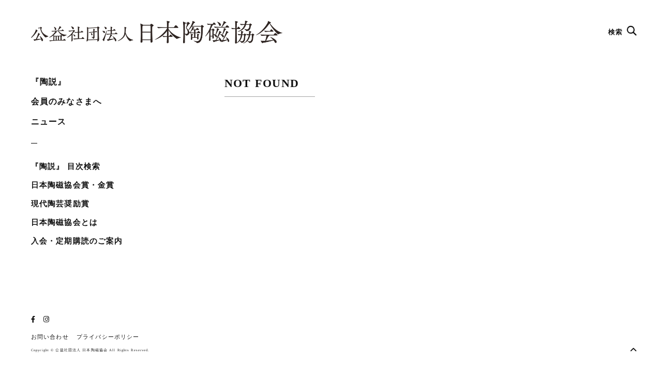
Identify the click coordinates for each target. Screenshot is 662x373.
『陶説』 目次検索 (65, 166)
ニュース (48, 121)
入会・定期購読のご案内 (77, 241)
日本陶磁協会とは (64, 222)
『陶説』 (48, 81)
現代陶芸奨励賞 (60, 203)
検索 (616, 32)
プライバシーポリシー (108, 337)
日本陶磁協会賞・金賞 (72, 185)
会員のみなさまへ (66, 101)
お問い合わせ (50, 337)
